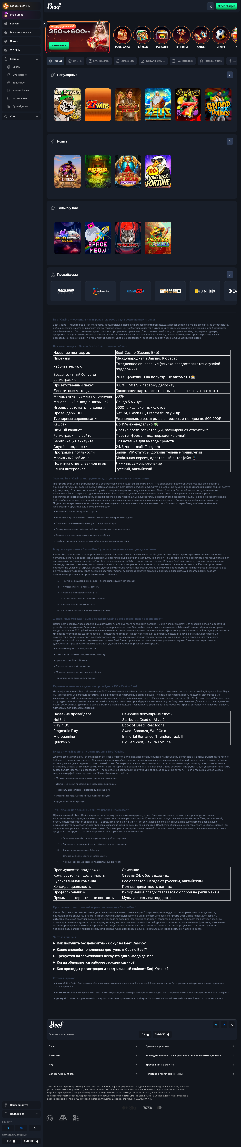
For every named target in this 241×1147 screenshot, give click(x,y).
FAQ (51, 1064)
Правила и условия (157, 1046)
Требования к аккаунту (160, 1064)
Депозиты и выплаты (61, 1073)
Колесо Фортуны (20, 5)
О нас (52, 1046)
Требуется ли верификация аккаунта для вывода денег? (105, 956)
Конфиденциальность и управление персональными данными (183, 1055)
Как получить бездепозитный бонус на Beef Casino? (101, 943)
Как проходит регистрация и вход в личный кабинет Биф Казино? (113, 969)
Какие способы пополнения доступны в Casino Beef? (102, 950)
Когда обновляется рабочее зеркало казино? (96, 962)
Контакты (54, 1055)
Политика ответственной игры (164, 1073)
